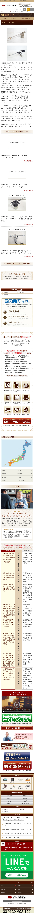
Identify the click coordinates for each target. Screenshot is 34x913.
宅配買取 (21, 292)
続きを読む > (28, 161)
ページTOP (17, 882)
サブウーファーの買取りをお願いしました (17, 829)
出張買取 (6, 292)
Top (1, 885)
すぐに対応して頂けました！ (13, 837)
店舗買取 (6, 294)
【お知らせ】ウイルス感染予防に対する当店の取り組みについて (17, 18)
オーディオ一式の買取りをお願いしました (17, 833)
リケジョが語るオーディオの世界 (15, 844)
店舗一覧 (3, 889)
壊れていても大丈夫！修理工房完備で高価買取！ (18, 848)
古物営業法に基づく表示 (17, 901)
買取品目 (20, 885)
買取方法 (3, 892)
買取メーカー (20, 889)
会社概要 (20, 892)
